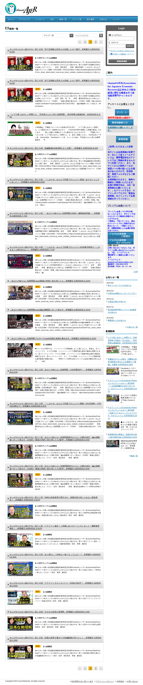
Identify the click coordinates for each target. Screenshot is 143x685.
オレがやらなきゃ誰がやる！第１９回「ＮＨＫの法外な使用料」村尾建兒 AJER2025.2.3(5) (49, 612)
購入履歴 (90, 19)
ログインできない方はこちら (122, 51)
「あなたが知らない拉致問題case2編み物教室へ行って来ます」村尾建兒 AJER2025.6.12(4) (49, 310)
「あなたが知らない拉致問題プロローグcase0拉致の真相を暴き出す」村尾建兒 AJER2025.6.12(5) (52, 338)
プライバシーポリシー (105, 681)
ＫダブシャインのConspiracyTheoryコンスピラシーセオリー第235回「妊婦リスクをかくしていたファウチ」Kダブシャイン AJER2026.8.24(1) (122, 413)
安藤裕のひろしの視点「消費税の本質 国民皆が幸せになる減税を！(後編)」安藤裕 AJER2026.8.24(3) (122, 362)
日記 (52, 19)
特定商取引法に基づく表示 (82, 681)
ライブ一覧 (76, 19)
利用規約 (120, 681)
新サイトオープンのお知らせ (119, 285)
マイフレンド (24, 19)
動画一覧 (63, 19)
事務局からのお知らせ (117, 320)
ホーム (10, 19)
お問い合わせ (132, 681)
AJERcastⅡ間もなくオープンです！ (122, 293)
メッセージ (40, 19)
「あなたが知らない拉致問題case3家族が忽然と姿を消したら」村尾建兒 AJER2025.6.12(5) (49, 281)
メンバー (116, 19)
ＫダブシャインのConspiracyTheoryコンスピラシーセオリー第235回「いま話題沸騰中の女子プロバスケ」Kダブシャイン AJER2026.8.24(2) (122, 385)
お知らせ (103, 19)
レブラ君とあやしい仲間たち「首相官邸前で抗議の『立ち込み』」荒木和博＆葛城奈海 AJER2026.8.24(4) (122, 340)
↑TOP (135, 272)
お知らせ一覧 (132, 327)
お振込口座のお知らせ (117, 301)
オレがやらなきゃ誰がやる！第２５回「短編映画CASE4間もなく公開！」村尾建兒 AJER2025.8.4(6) (53, 148)
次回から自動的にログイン (124, 54)
